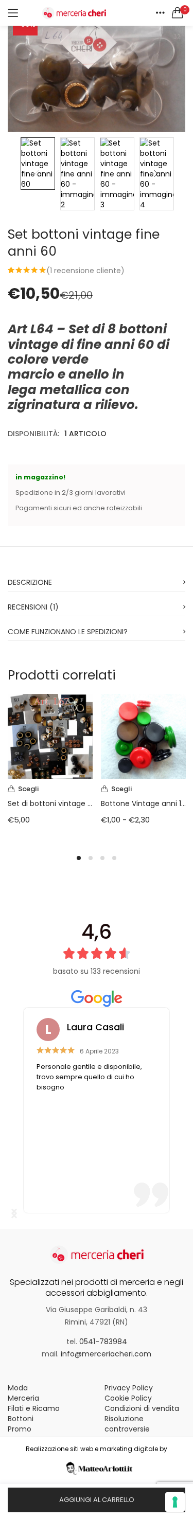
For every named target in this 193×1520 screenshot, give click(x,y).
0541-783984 (103, 1341)
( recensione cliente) (85, 270)
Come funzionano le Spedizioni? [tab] (68, 632)
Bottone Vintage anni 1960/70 (143, 803)
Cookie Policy (128, 1398)
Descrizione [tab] (30, 582)
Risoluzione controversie (127, 1424)
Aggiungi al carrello (96, 1500)
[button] (177, 13)
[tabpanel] (50, 767)
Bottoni (20, 1419)
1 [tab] (79, 858)
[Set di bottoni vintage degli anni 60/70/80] (50, 735)
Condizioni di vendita (141, 1408)
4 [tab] (114, 858)
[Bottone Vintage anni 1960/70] (143, 735)
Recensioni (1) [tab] (33, 607)
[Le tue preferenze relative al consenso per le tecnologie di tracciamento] (175, 1502)
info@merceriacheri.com (106, 1354)
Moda (18, 1388)
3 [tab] (102, 858)
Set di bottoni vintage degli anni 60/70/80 (50, 803)
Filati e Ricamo (34, 1408)
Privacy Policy (128, 1388)
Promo (19, 1429)
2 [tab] (91, 858)
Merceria (23, 1398)
